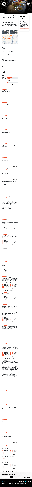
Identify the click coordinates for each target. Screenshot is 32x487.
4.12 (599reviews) (18, 10)
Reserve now (24, 28)
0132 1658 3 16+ (5, 67)
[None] (25, 19)
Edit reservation (24, 29)
